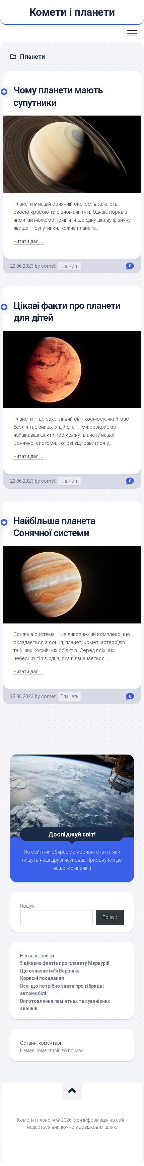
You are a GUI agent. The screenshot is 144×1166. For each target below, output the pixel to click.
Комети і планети (72, 12)
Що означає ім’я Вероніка (50, 971)
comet (48, 266)
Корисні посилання (42, 978)
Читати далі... (28, 241)
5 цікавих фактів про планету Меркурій (65, 963)
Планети (69, 266)
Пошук (27, 906)
